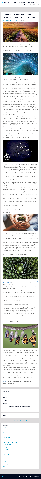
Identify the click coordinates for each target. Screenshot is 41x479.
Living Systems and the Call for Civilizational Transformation (16, 400)
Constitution (15, 2)
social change (6, 449)
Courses (20, 4)
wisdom (16, 20)
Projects (24, 4)
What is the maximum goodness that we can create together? (17, 406)
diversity (5, 432)
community (5, 430)
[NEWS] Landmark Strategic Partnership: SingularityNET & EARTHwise (18, 394)
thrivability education (7, 464)
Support (30, 476)
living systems (6, 447)
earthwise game (6, 437)
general (4, 20)
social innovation (10, 20)
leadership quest (7, 444)
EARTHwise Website (23, 476)
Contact (33, 4)
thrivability (5, 461)
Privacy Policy (37, 476)
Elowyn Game (22, 2)
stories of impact (7, 454)
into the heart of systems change (10, 442)
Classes (37, 2)
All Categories (6, 427)
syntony (5, 456)
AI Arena (28, 2)
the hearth (5, 459)
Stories (29, 4)
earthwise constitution (8, 435)
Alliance (32, 2)
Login (38, 4)
